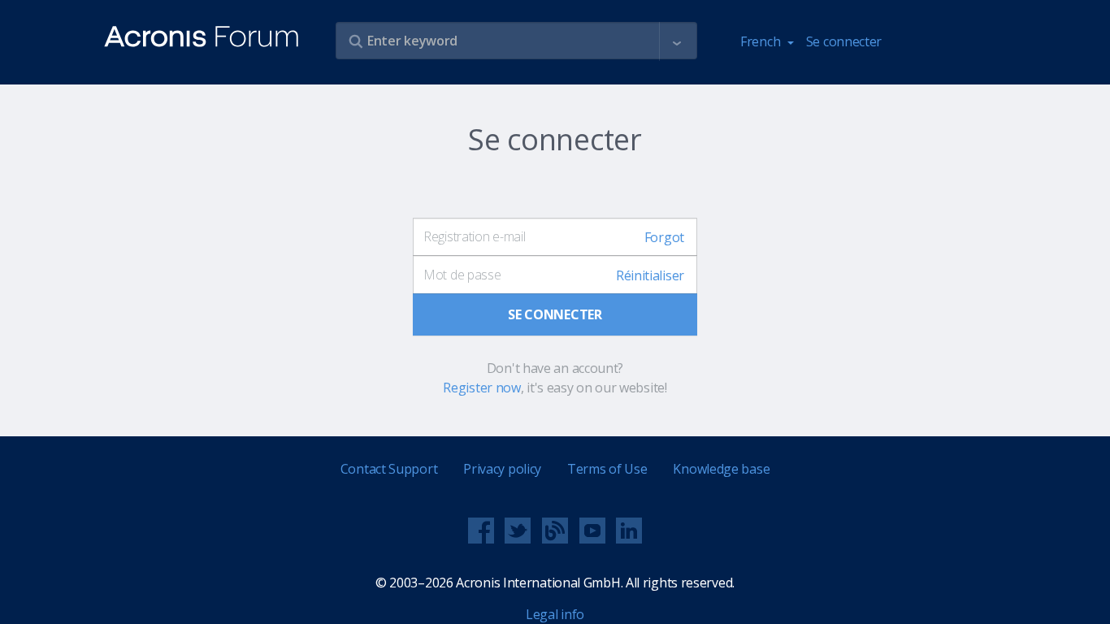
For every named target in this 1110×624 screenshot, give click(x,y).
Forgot (664, 237)
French (761, 41)
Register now (481, 387)
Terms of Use (607, 469)
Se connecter (844, 41)
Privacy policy (502, 469)
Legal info (555, 614)
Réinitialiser (650, 275)
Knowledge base (721, 469)
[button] (676, 41)
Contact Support (389, 469)
